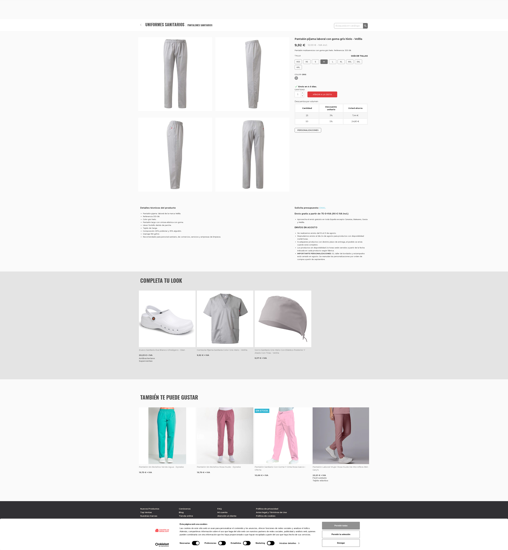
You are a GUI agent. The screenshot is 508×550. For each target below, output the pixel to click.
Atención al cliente (226, 516)
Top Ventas (146, 512)
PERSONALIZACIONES (307, 130)
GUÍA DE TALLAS (359, 56)
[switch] (222, 543)
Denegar (341, 543)
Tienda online (186, 516)
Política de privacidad (267, 508)
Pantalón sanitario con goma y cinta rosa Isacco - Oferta (280, 468)
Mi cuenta (222, 512)
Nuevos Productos (149, 508)
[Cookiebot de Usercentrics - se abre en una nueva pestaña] (162, 545)
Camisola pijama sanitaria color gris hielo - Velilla (222, 350)
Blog (181, 512)
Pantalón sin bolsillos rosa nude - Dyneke (219, 467)
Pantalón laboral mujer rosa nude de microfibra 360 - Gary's (341, 468)
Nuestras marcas (148, 516)
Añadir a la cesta (322, 94)
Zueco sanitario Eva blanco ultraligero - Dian (162, 350)
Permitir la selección (341, 534)
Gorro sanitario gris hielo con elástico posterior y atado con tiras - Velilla (280, 351)
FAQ (219, 508)
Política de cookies (265, 516)
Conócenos (184, 508)
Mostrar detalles (287, 543)
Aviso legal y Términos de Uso (271, 512)
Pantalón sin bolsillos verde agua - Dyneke (161, 467)
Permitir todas (341, 525)
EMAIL (322, 208)
